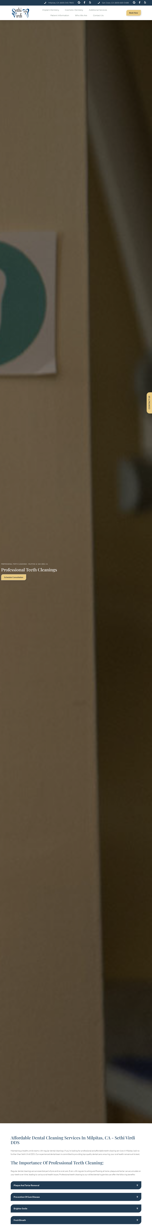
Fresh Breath (20, 1220)
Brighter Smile (20, 1208)
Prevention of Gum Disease (27, 1197)
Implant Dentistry (50, 10)
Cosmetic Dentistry (74, 10)
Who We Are (81, 15)
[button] (76, 1185)
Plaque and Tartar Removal (26, 1185)
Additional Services (98, 10)
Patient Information (59, 15)
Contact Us (98, 15)
